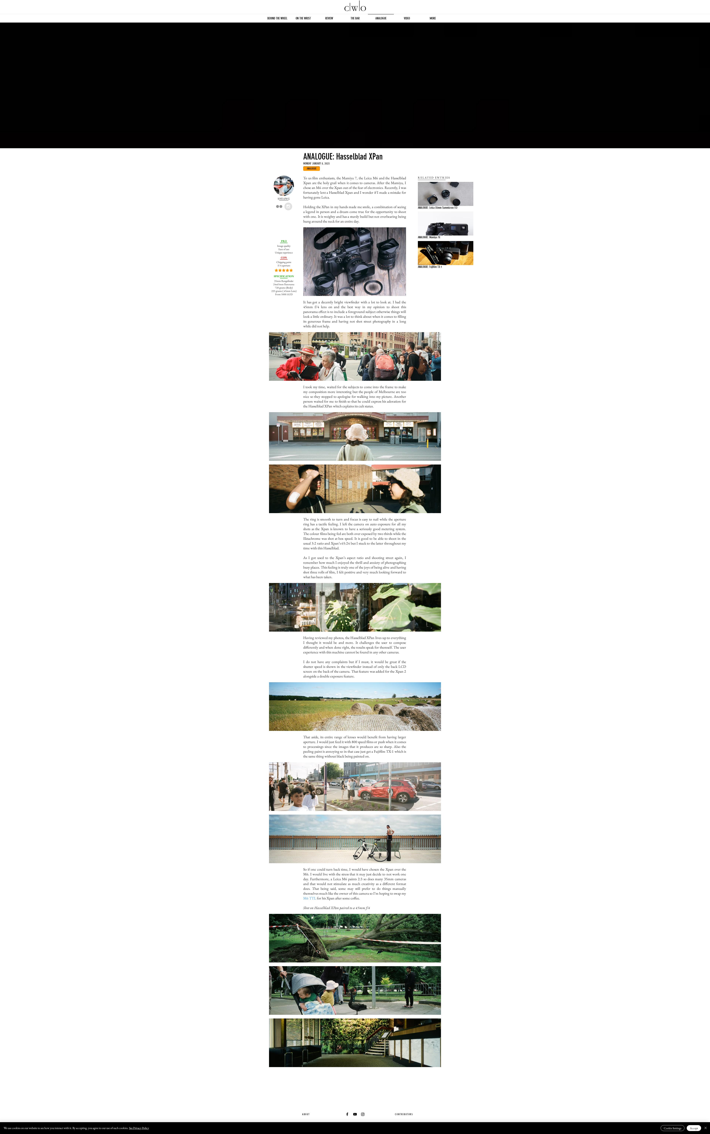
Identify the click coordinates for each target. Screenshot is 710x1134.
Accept (694, 1128)
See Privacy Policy (139, 1128)
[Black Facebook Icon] (347, 1114)
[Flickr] (279, 206)
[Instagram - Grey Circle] (288, 206)
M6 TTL (309, 898)
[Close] (705, 1128)
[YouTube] (355, 1114)
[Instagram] (363, 1114)
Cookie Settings (672, 1128)
